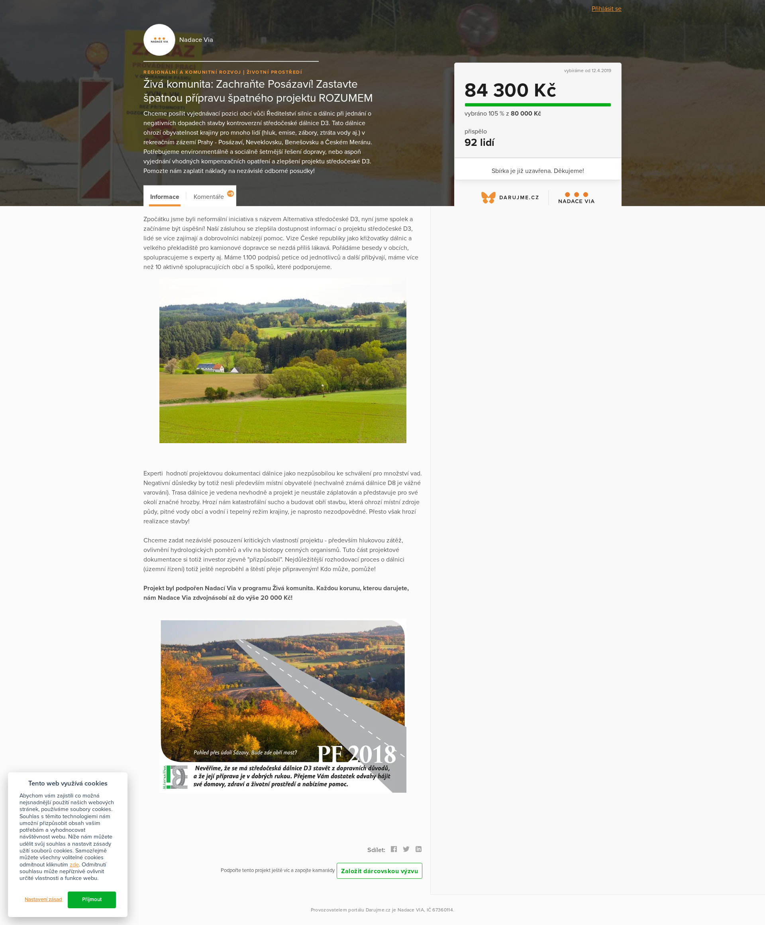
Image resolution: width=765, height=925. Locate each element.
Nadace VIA (411, 910)
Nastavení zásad (43, 899)
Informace (164, 197)
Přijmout (92, 899)
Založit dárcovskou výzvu (379, 871)
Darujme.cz (378, 910)
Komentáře (213, 196)
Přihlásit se (607, 9)
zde (74, 864)
